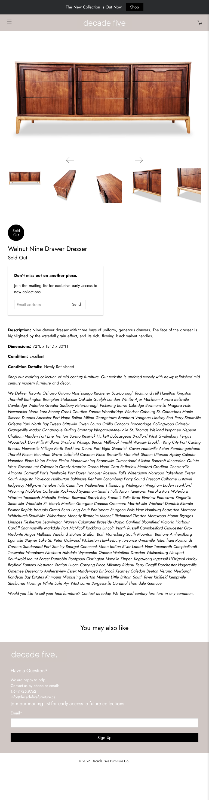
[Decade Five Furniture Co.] (104, 22)
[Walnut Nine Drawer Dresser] (104, 98)
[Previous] (70, 160)
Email (16, 713)
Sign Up (104, 738)
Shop (134, 7)
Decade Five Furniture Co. (110, 761)
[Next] (139, 160)
